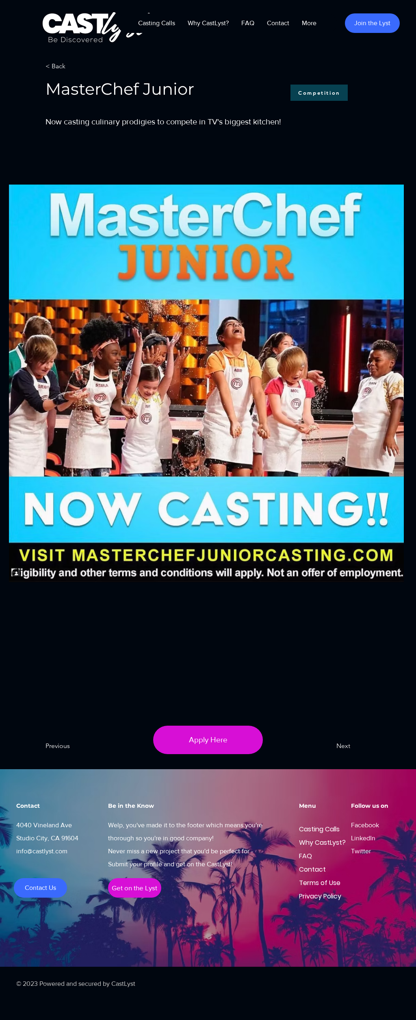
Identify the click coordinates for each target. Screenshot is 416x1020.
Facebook (365, 825)
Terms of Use (308, 882)
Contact (308, 869)
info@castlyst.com (41, 851)
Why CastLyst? (308, 842)
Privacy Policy (308, 896)
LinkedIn (363, 838)
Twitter (361, 851)
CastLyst (123, 983)
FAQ (305, 856)
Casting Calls (308, 829)
